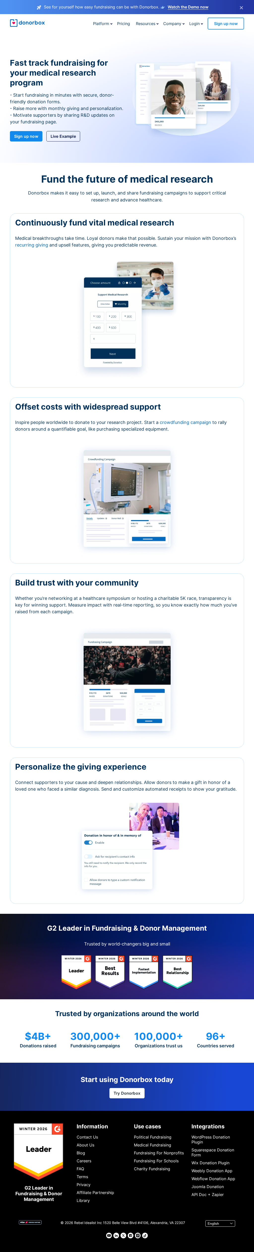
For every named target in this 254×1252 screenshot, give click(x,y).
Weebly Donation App (211, 1170)
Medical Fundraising (152, 1144)
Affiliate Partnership (95, 1192)
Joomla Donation (207, 1186)
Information (92, 1126)
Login (194, 23)
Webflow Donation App (213, 1178)
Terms (82, 1176)
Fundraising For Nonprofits (159, 1152)
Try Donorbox (127, 1093)
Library (83, 1200)
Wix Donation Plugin (210, 1162)
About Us (85, 1144)
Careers (84, 1160)
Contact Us (87, 1137)
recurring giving (32, 245)
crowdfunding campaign (186, 422)
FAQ (80, 1168)
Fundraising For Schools (156, 1160)
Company (172, 23)
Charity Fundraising (152, 1168)
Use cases (147, 1126)
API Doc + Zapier (207, 1194)
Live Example (63, 136)
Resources (145, 23)
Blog (81, 1152)
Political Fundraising (152, 1137)
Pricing (123, 23)
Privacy (84, 1184)
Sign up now (226, 23)
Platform (101, 23)
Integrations (207, 1126)
